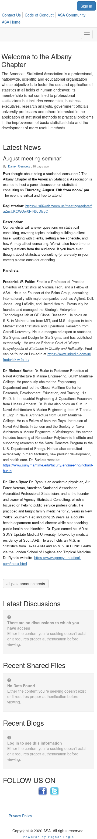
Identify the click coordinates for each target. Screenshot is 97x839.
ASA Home (11, 22)
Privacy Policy (20, 815)
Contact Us (11, 15)
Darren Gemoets (19, 166)
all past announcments (25, 583)
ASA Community (71, 15)
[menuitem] (12, 14)
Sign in (86, 6)
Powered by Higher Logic (48, 836)
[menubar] (48, 18)
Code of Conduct (39, 15)
